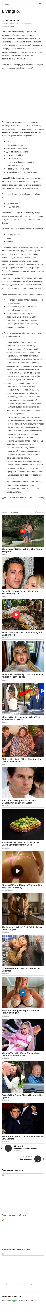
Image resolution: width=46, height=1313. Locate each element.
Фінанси (5, 24)
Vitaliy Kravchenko (8, 26)
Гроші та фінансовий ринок (14, 1215)
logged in (15, 1300)
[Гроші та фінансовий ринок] (23, 1192)
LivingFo (10, 11)
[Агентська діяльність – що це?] (23, 1233)
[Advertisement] (23, 95)
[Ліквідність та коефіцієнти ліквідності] (23, 1267)
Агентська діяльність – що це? (16, 1249)
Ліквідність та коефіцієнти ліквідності (19, 1284)
